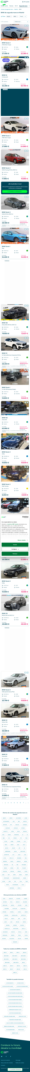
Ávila (11, 902)
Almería (25, 898)
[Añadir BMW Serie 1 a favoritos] (25, 229)
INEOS (6, 844)
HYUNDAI (18, 841)
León (24, 918)
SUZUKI (3, 881)
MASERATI (5, 861)
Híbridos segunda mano (9, 1026)
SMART (26, 874)
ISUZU (18, 844)
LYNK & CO (11, 858)
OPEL (18, 868)
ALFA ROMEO (18, 818)
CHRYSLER (16, 828)
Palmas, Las (7, 928)
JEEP (19, 848)
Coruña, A (12, 912)
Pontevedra (15, 928)
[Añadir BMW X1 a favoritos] (25, 338)
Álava (4, 898)
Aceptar (15, 544)
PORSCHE (12, 871)
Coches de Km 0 (20, 983)
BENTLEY (25, 821)
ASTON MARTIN (6, 821)
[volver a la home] (4, 1052)
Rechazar (15, 553)
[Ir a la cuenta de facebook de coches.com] (10, 1056)
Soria (26, 932)
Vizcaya (19, 938)
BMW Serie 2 (14, 955)
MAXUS (11, 861)
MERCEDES (6, 864)
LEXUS (19, 854)
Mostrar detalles (22, 540)
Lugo (11, 922)
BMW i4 (11, 952)
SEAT (9, 874)
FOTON (5, 841)
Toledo (26, 935)
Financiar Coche (22, 1016)
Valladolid (11, 938)
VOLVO (22, 884)
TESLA (20, 881)
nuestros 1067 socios (12, 524)
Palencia (22, 925)
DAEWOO (25, 831)
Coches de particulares (7, 986)
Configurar (14, 549)
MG (12, 864)
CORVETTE (5, 831)
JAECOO (6, 848)
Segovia (13, 932)
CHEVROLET (7, 828)
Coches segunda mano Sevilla (15, 1003)
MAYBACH (19, 861)
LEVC (13, 854)
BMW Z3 (25, 969)
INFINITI (12, 844)
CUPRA (12, 831)
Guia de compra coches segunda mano (15, 1023)
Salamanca (5, 932)
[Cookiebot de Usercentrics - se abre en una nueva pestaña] (22, 517)
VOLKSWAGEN (15, 884)
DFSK (3, 834)
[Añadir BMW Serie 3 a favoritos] (25, 151)
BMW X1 (23, 962)
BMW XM (18, 969)
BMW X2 (5, 965)
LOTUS (4, 858)
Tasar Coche (21, 1029)
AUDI (14, 821)
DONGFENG (16, 834)
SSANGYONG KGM (16, 878)
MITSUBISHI (24, 864)
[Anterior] (28, 803)
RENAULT (19, 871)
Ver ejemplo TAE (22, 223)
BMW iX (18, 952)
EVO (9, 838)
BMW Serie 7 (7, 962)
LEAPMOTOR (6, 854)
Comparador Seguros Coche (15, 1009)
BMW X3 (11, 965)
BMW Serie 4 (6, 959)
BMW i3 (5, 952)
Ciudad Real (23, 908)
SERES (14, 874)
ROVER (26, 871)
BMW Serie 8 (16, 962)
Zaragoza (15, 942)
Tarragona (4, 935)
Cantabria (6, 908)
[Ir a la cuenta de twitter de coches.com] (1, 1056)
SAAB (3, 874)
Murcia (24, 922)
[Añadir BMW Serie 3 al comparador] (27, 151)
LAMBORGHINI (7, 851)
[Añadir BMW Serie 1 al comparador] (27, 229)
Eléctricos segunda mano (15, 1013)
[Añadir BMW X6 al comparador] (27, 305)
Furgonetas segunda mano (15, 1019)
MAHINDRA (19, 858)
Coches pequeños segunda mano (15, 993)
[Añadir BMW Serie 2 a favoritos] (25, 25)
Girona (26, 912)
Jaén (19, 918)
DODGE (9, 834)
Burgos (12, 905)
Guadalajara (15, 915)
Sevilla (19, 932)
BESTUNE (5, 824)
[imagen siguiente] (28, 32)
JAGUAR (13, 848)
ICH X (25, 841)
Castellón (14, 908)
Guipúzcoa (23, 915)
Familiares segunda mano (9, 1016)
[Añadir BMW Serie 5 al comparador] (27, 564)
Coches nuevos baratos (15, 989)
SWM (10, 881)
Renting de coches (22, 1026)
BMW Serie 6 (23, 959)
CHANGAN (25, 824)
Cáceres (19, 905)
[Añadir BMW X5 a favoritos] (25, 499)
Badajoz (18, 902)
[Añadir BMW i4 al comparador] (27, 58)
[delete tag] (11, 16)
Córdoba (4, 912)
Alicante (18, 898)
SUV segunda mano (10, 1029)
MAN (26, 858)
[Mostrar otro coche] (15, 39)
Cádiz (26, 905)
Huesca (12, 918)
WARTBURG (12, 888)
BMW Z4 (15, 972)
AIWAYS (10, 818)
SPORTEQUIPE (6, 878)
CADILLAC (17, 824)
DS (27, 834)
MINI (17, 864)
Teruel (19, 935)
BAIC (19, 821)
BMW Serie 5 (15, 959)
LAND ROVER (22, 851)
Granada (6, 915)
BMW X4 (18, 965)
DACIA (18, 831)
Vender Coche (15, 1033)
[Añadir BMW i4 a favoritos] (25, 58)
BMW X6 (5, 969)
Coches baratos (9, 983)
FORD (26, 838)
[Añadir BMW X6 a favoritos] (25, 305)
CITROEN (23, 828)
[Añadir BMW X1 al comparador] (27, 338)
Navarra (8, 925)
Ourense (15, 925)
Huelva (6, 918)
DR (22, 834)
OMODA (11, 868)
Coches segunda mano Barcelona (15, 996)
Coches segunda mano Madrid (15, 999)
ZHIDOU (19, 888)
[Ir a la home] (4, 2)
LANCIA (15, 851)
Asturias (5, 902)
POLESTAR (5, 871)
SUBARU (24, 878)
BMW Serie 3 (23, 955)
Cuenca (19, 912)
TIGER (26, 881)
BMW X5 (25, 965)
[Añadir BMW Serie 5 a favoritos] (25, 564)
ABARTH (4, 818)
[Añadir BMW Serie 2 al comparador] (27, 25)
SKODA (20, 874)
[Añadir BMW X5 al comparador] (27, 499)
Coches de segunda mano (22, 986)
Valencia (4, 938)
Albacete (11, 898)
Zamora (26, 938)
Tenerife (13, 935)
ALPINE (25, 818)
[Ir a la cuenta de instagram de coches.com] (6, 1056)
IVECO (24, 844)
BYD (11, 824)
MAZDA (25, 861)
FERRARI (15, 838)
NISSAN (5, 868)
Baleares (25, 902)
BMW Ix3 (24, 952)
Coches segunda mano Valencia (15, 1006)
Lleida (5, 922)
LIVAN (25, 854)
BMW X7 (11, 969)
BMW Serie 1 (6, 955)
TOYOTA (7, 884)
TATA (15, 881)
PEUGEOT (24, 868)
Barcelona (5, 905)
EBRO (4, 838)
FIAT (21, 838)
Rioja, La (23, 928)
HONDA (12, 841)
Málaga (17, 922)
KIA (24, 848)
